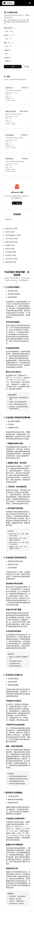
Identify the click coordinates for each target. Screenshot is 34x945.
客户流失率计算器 (11, 259)
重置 (27, 66)
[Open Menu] (30, 3)
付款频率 (6, 50)
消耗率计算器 (9, 249)
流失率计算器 (9, 232)
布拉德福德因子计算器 (12, 235)
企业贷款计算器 (10, 255)
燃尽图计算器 (9, 245)
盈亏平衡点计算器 (11, 239)
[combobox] (7, 53)
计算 (12, 66)
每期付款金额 (8, 28)
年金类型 (6, 57)
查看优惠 (18, 203)
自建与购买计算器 (11, 242)
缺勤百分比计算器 (11, 228)
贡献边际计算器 (10, 262)
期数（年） (7, 43)
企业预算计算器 (10, 252)
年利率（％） (8, 35)
